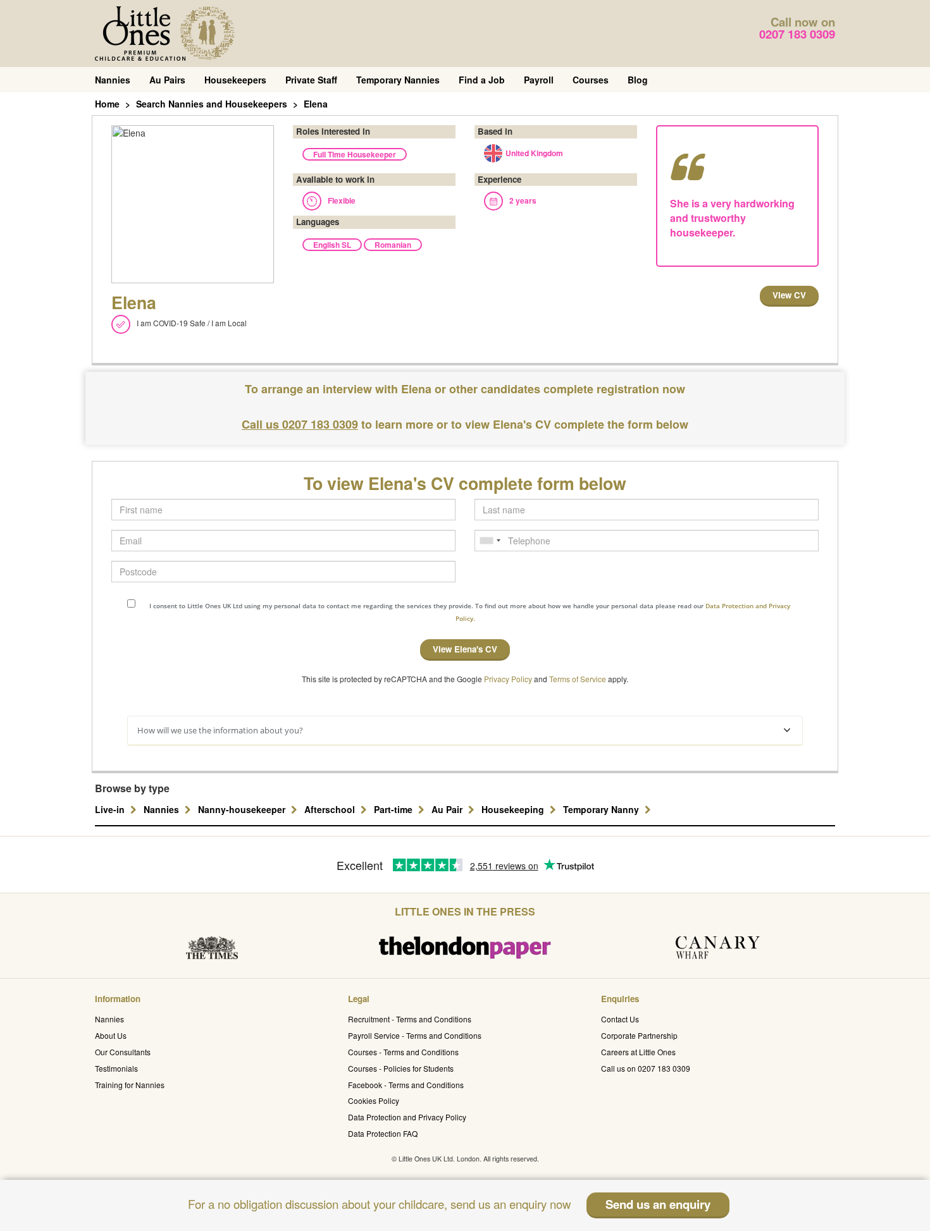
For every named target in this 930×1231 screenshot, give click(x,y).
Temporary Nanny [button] (602, 809)
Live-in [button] (111, 809)
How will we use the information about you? (220, 730)
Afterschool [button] (330, 809)
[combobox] (489, 540)
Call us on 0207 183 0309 (645, 1068)
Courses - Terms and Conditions (403, 1051)
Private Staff (311, 79)
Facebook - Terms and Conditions (406, 1084)
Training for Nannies (129, 1084)
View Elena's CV (465, 649)
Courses (591, 79)
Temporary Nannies (398, 79)
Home (107, 103)
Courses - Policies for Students (401, 1068)
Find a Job (482, 79)
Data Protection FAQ (383, 1133)
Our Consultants (123, 1051)
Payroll (539, 79)
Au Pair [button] (448, 809)
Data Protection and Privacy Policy (407, 1117)
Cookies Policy (373, 1100)
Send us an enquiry (657, 1204)
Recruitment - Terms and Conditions (409, 1019)
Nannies (112, 79)
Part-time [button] (394, 809)
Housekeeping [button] (514, 809)
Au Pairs (167, 79)
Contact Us (620, 1019)
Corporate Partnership (639, 1035)
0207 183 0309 (797, 33)
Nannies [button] (163, 809)
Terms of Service (577, 678)
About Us (111, 1035)
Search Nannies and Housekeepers (211, 103)
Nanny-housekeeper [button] (243, 809)
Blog (638, 79)
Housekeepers (235, 79)
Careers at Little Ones (638, 1051)
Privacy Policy (508, 678)
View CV (789, 295)
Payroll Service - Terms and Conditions (414, 1035)
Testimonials (116, 1068)
